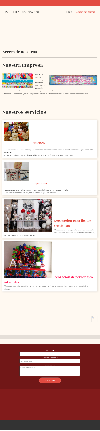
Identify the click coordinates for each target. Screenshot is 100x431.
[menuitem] (69, 13)
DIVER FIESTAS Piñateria (20, 12)
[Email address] (50, 410)
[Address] (56, 410)
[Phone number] (44, 410)
